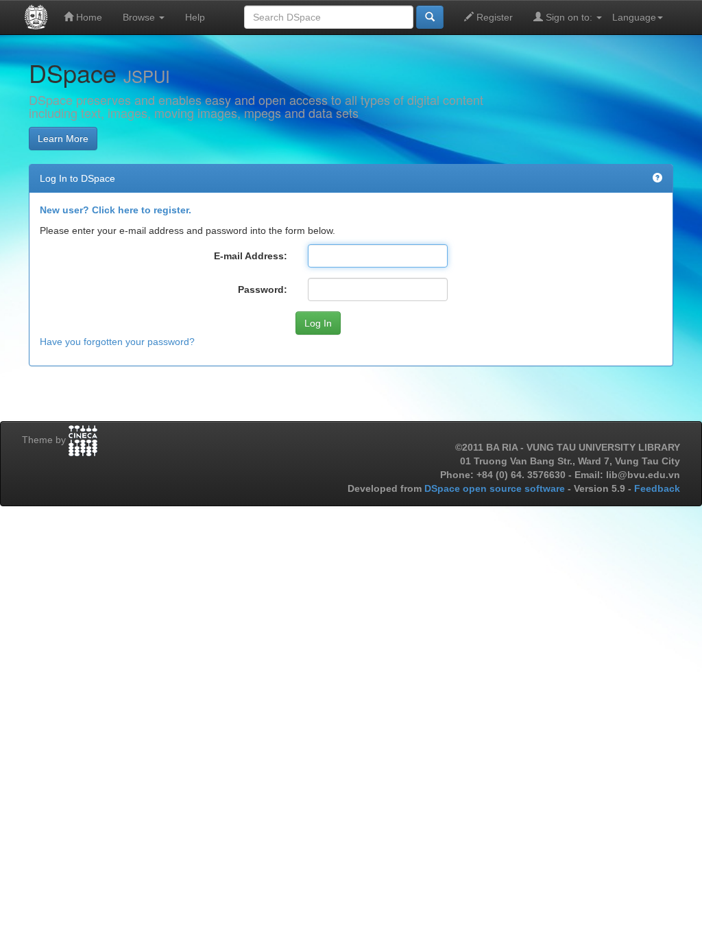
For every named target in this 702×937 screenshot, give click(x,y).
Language (634, 17)
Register (493, 17)
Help (195, 17)
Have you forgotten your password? (117, 341)
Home (87, 17)
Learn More (63, 138)
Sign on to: (569, 17)
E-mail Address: (250, 255)
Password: (262, 289)
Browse (140, 17)
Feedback (657, 488)
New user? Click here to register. (115, 209)
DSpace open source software (496, 488)
